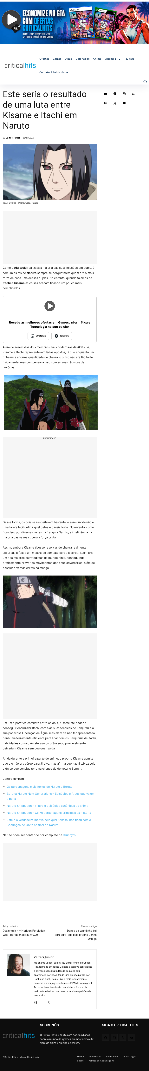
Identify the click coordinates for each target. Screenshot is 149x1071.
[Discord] (105, 93)
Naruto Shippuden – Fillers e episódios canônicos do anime (47, 806)
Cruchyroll (70, 835)
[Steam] (42, 1001)
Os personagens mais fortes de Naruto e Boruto (40, 786)
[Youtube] (124, 103)
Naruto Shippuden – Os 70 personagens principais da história (49, 813)
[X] (48, 1001)
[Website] (55, 1001)
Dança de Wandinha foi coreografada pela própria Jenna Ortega (76, 935)
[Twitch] (105, 103)
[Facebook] (115, 93)
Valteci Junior (13, 137)
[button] (145, 82)
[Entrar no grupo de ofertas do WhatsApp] (74, 23)
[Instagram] (35, 1001)
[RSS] (133, 93)
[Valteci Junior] (18, 979)
